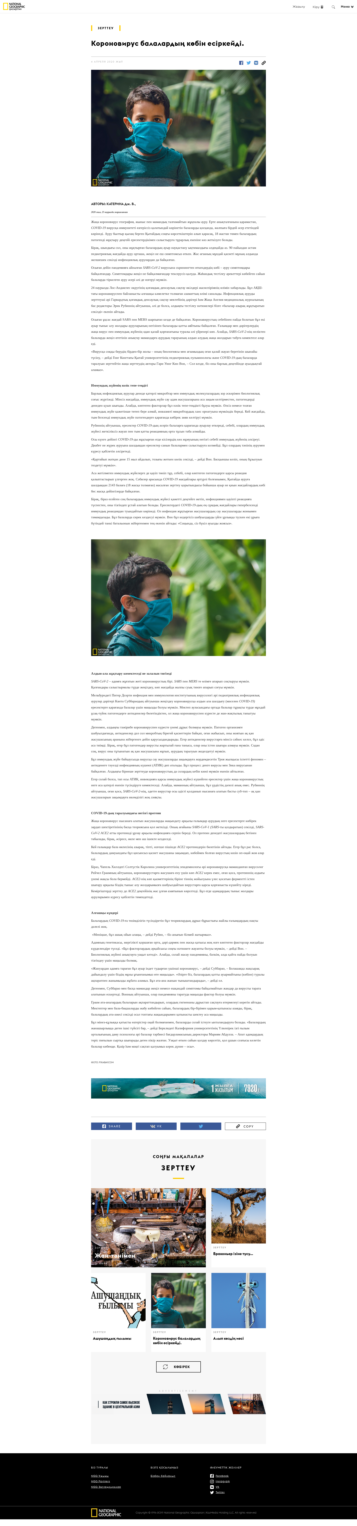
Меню (345, 6)
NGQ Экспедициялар (106, 1487)
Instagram (223, 1481)
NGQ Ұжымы (100, 1476)
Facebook (222, 1476)
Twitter (220, 1492)
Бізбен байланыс (163, 1476)
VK (217, 1487)
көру (103, 1263)
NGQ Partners (100, 1481)
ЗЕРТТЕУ (106, 28)
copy (249, 1126)
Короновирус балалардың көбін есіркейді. (176, 1340)
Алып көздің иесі (228, 1338)
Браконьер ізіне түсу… (233, 1253)
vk (159, 1126)
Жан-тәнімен (115, 1255)
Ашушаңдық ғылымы (112, 1338)
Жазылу (299, 6)
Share (115, 1126)
